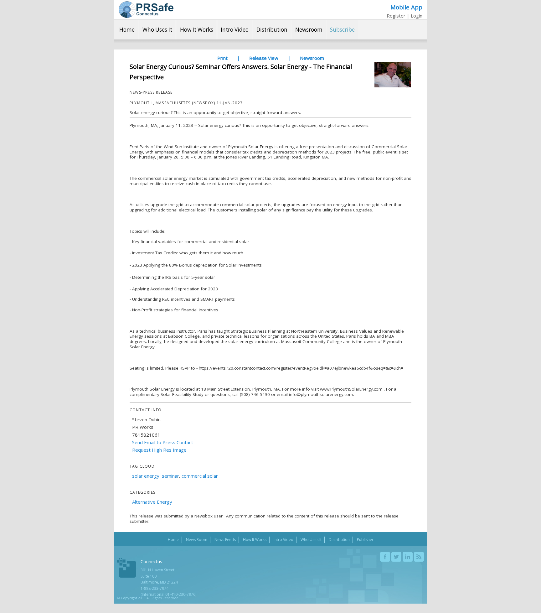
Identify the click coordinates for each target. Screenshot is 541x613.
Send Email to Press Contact (162, 442)
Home (127, 29)
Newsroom (308, 29)
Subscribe (342, 29)
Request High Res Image (159, 450)
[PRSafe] (146, 9)
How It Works (196, 29)
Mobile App (406, 7)
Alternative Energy (152, 502)
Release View (263, 58)
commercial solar (200, 476)
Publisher (365, 539)
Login (416, 16)
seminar (170, 476)
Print (222, 58)
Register (396, 16)
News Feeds (225, 539)
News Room (196, 539)
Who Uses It (157, 29)
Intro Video (235, 29)
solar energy (145, 476)
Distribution (271, 29)
